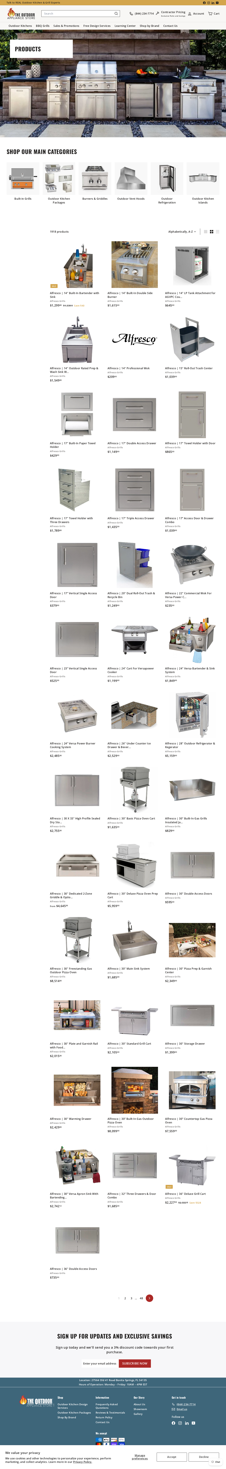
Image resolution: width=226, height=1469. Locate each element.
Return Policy (104, 1417)
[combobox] (80, 13)
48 (141, 1298)
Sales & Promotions (66, 26)
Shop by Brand (149, 26)
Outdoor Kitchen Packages (74, 1412)
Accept (171, 1457)
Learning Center (125, 26)
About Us (139, 1404)
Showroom (140, 1409)
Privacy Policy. (82, 1462)
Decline (204, 1457)
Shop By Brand (67, 1417)
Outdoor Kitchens (20, 26)
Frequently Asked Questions (107, 1406)
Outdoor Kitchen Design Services (73, 1406)
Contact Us (170, 26)
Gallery (138, 1414)
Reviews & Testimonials (110, 1412)
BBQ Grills (42, 26)
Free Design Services (97, 26)
